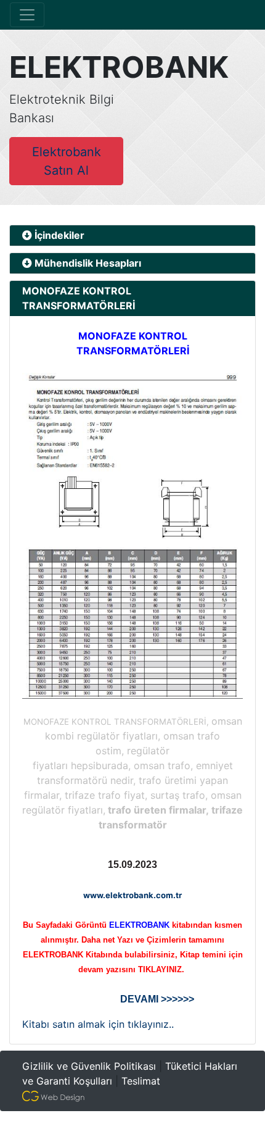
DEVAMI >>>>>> (157, 999)
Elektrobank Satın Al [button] (66, 161)
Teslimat (140, 1081)
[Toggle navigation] (27, 14)
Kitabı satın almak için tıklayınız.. (98, 1024)
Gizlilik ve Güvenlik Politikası (89, 1066)
